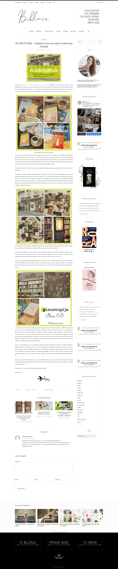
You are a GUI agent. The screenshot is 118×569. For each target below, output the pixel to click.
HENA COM (80, 393)
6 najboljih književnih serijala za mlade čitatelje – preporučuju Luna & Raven (64, 414)
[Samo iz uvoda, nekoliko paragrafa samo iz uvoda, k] (81, 128)
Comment (17, 461)
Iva (19, 389)
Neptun (79, 407)
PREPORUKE (60, 417)
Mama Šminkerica (27, 436)
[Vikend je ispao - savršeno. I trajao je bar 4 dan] (89, 128)
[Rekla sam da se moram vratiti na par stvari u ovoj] (81, 112)
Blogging (81, 31)
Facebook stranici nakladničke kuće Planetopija (36, 85)
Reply (33, 438)
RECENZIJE (38, 31)
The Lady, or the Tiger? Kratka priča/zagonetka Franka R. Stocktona (23, 417)
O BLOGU (31, 2)
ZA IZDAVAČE (18, 2)
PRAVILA (25, 2)
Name (17, 479)
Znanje (79, 422)
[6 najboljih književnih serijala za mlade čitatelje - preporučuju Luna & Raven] (64, 406)
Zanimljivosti (21, 421)
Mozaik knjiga (80, 405)
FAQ (54, 2)
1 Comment (48, 50)
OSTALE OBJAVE (49, 31)
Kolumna (65, 31)
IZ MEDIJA (42, 2)
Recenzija (43, 39)
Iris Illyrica (79, 395)
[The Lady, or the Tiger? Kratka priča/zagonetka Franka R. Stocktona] (23, 408)
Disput (79, 385)
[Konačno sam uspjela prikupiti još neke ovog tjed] (89, 120)
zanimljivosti (33, 389)
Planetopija (80, 412)
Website (57, 479)
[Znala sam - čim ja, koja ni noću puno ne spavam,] (81, 120)
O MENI (36, 2)
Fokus (78, 388)
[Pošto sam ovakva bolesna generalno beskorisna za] (97, 112)
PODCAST (58, 31)
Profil (78, 414)
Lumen (79, 400)
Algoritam (79, 381)
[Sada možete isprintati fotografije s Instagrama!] (44, 406)
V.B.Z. (78, 417)
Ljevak (78, 397)
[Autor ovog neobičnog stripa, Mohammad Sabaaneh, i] (89, 112)
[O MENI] (89, 66)
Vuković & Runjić (81, 419)
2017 (17, 421)
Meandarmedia (81, 402)
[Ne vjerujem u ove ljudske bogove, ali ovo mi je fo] (97, 128)
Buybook (79, 383)
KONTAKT (49, 2)
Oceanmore (80, 410)
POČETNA (31, 31)
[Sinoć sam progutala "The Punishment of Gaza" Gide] (97, 120)
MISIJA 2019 (73, 31)
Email (36, 479)
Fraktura (79, 390)
